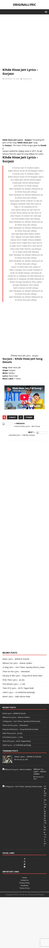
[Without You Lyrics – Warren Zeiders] (17, 769)
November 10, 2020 (12, 79)
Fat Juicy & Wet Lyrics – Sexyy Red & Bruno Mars (22, 675)
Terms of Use (24, 888)
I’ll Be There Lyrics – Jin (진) (13, 680)
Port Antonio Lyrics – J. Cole (14, 684)
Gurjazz (12, 417)
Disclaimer (25, 885)
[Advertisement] (24, 42)
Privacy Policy (24, 883)
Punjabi (29, 417)
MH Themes (39, 895)
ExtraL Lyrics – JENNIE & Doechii (16, 659)
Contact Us (24, 880)
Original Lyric (27, 79)
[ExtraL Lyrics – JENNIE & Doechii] (8, 762)
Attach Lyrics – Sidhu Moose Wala (16, 696)
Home (24, 877)
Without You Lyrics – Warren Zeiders (17, 663)
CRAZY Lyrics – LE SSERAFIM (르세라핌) (19, 692)
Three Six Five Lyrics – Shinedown (16, 671)
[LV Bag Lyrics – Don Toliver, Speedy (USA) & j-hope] (22, 786)
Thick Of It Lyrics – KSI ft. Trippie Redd (18, 688)
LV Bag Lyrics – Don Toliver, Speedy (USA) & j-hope (24, 667)
